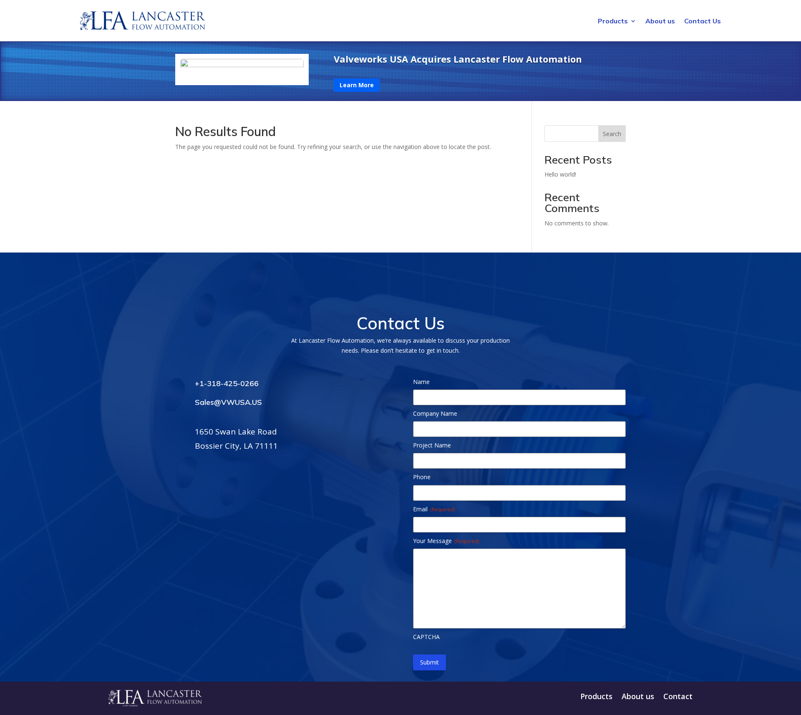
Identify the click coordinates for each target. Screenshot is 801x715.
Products (613, 21)
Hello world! (560, 174)
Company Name (435, 413)
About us (660, 21)
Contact (678, 697)
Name (421, 382)
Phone (422, 477)
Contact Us (702, 21)
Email (434, 509)
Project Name (432, 445)
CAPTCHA (426, 637)
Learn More (357, 85)
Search (612, 134)
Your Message (446, 541)
